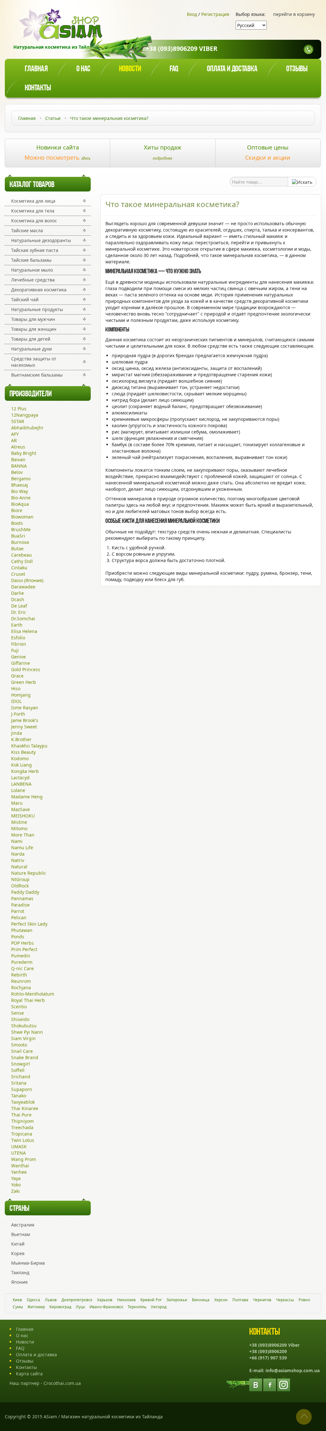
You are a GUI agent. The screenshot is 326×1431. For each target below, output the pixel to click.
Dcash (17, 599)
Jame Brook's (24, 720)
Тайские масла (27, 230)
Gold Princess (25, 669)
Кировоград (60, 1306)
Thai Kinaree (24, 1108)
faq (174, 69)
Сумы (18, 1306)
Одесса (33, 1299)
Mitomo (19, 828)
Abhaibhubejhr (27, 428)
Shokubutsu (24, 1026)
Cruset (18, 574)
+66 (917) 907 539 (268, 1358)
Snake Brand (24, 1057)
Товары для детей (30, 339)
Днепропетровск (76, 1299)
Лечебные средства (33, 280)
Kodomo (20, 758)
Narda (18, 854)
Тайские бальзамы (31, 260)
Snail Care (22, 1051)
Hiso (15, 688)
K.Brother (21, 739)
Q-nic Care (22, 968)
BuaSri (18, 536)
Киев (17, 1299)
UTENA (18, 1153)
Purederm (21, 962)
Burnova (20, 542)
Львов (51, 1299)
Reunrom (21, 981)
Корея (18, 1253)
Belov (17, 472)
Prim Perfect (24, 949)
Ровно (304, 1299)
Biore (16, 510)
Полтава (240, 1299)
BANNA (19, 466)
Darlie (17, 593)
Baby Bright (23, 453)
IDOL (16, 701)
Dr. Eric (18, 612)
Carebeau (21, 555)
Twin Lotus (22, 1140)
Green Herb (23, 682)
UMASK (19, 1146)
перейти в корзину (294, 14)
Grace (17, 676)
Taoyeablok (23, 1102)
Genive (18, 657)
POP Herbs (22, 943)
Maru (17, 803)
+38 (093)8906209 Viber (181, 48)
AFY (15, 434)
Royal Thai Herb (28, 1000)
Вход (192, 14)
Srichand (20, 1076)
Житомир (36, 1306)
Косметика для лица (33, 201)
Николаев (126, 1299)
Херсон (221, 1299)
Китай (18, 1244)
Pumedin (20, 956)
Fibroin (18, 644)
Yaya (16, 1178)
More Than (22, 835)
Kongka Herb (25, 771)
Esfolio (18, 638)
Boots (17, 523)
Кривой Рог (151, 1299)
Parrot (17, 911)
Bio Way (19, 491)
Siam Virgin (23, 1038)
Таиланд (20, 1272)
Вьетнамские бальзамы (37, 375)
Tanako (18, 1096)
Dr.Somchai (23, 618)
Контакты (38, 88)
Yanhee (19, 1172)
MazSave (20, 809)
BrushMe (21, 529)
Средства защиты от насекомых (33, 362)
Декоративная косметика (39, 290)
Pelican (18, 917)
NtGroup (20, 879)
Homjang (21, 695)
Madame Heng (27, 797)
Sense (17, 1013)
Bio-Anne (21, 498)
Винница (200, 1299)
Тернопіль (137, 1306)
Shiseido (20, 1019)
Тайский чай (25, 299)
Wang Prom (23, 1159)
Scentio (19, 1007)
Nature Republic (28, 873)
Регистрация (215, 14)
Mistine (19, 822)
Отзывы (297, 69)
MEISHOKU (23, 816)
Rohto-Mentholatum (32, 994)
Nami (17, 841)
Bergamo (21, 479)
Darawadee (23, 587)
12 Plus (18, 409)
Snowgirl (20, 1064)
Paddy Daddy (25, 892)
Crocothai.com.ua (62, 1383)
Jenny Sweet (24, 727)
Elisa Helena (24, 631)
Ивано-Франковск (106, 1306)
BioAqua (20, 504)
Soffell (18, 1070)
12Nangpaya (24, 415)
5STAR (17, 421)
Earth (17, 625)
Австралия (22, 1225)
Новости (130, 69)
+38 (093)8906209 (268, 1351)
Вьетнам (20, 1234)
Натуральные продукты (37, 309)
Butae (17, 548)
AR (14, 440)
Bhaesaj (19, 485)
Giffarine (20, 663)
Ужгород (159, 1306)
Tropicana (21, 1134)
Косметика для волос (34, 221)
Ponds (17, 937)
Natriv (17, 860)
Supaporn (21, 1089)
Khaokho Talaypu (29, 746)
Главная (36, 69)
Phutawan (21, 930)
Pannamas (22, 898)
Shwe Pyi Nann (27, 1032)
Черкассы (285, 1299)
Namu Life (22, 847)
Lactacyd (20, 778)
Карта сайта (29, 1374)
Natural (19, 867)
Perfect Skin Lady (29, 924)
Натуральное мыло (32, 270)
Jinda (16, 733)
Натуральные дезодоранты (41, 240)
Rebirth (19, 975)
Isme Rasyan (24, 708)
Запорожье (177, 1299)
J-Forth (18, 714)
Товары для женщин (33, 329)
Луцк (80, 1306)
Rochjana (21, 987)
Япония (19, 1282)
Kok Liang (21, 765)
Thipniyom (22, 1121)
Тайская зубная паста (34, 250)
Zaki (15, 1191)
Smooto (19, 1045)
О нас (83, 69)
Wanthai (20, 1166)
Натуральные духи (31, 349)
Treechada (22, 1127)
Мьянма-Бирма (28, 1263)
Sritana (18, 1083)
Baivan (18, 459)
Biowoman (22, 517)
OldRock (20, 886)
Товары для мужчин (33, 319)
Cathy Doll (22, 561)
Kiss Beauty (23, 752)
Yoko (16, 1185)
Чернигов (262, 1299)
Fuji (15, 650)
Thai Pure (21, 1115)
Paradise (20, 905)
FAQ (20, 1348)
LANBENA (21, 784)
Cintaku (19, 568)
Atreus (18, 447)
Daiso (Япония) (27, 580)
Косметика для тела (32, 211)
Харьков (104, 1299)
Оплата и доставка (232, 69)
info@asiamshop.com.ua (293, 1370)
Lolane (18, 790)
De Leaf (19, 606)
